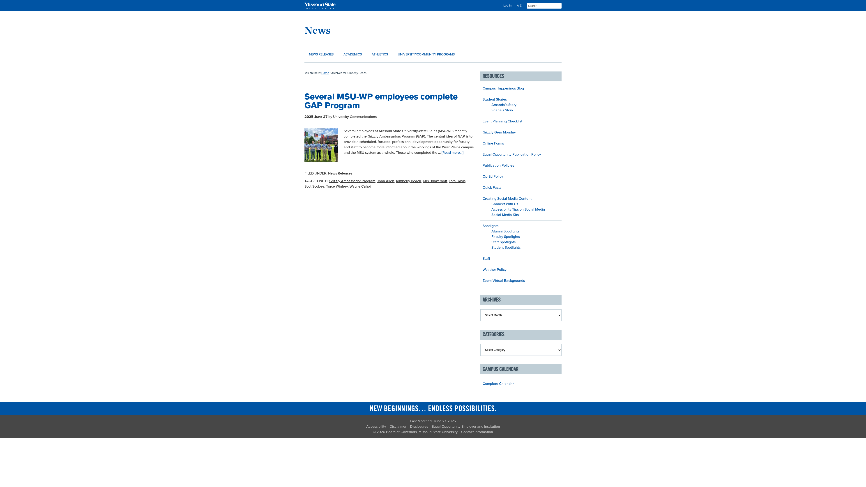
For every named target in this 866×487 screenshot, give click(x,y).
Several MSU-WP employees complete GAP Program (381, 101)
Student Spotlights (506, 247)
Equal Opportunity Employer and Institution (466, 426)
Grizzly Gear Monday (499, 132)
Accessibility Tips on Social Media (518, 209)
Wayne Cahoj (360, 186)
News (317, 30)
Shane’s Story (502, 110)
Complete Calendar (498, 383)
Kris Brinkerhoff (435, 181)
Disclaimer (398, 426)
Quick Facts (492, 187)
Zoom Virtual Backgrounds (504, 280)
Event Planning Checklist (502, 121)
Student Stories (495, 99)
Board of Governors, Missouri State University (422, 432)
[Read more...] (452, 152)
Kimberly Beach (408, 181)
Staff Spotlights (503, 242)
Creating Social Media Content (507, 198)
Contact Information (477, 432)
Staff (486, 258)
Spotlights (490, 226)
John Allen (385, 181)
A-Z (519, 5)
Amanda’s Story (503, 105)
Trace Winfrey (337, 186)
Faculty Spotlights (505, 236)
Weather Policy (495, 269)
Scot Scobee (314, 186)
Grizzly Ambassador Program (352, 181)
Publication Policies (498, 165)
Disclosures (419, 426)
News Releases (340, 173)
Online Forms (493, 143)
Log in (507, 5)
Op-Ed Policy (493, 176)
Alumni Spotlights (505, 231)
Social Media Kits (505, 215)
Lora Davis (457, 181)
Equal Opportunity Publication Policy (512, 154)
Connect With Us (504, 204)
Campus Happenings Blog (503, 88)
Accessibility (376, 426)
